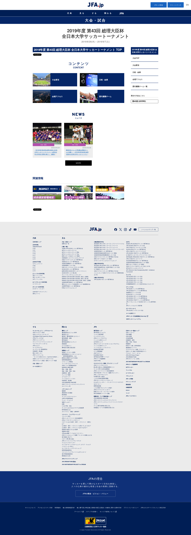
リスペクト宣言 (66, 416)
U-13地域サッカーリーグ (101, 269)
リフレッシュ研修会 (67, 361)
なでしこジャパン (37, 263)
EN (187, 5)
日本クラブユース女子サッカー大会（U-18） (138, 266)
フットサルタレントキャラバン (102, 347)
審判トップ (65, 330)
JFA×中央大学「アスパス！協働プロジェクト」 (107, 373)
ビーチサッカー (37, 284)
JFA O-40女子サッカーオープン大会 (136, 247)
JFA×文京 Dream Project (132, 355)
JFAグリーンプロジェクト (101, 365)
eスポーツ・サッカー (38, 289)
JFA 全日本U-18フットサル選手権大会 (136, 296)
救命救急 (64, 394)
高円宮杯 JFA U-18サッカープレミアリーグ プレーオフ (109, 249)
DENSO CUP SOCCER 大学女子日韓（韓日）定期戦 (76, 280)
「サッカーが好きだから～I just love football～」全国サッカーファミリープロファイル (46, 358)
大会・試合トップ (67, 242)
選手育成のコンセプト (100, 332)
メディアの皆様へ (92, 511)
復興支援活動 (97, 386)
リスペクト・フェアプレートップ (71, 414)
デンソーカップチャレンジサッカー (71, 275)
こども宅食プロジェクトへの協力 (103, 388)
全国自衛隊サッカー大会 (68, 265)
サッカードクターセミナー (69, 396)
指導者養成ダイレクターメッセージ (71, 354)
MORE (78, 163)
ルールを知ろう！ (131, 313)
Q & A (127, 390)
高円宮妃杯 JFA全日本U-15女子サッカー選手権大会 (140, 257)
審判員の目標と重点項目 (68, 347)
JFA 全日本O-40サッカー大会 (134, 276)
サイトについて (30, 507)
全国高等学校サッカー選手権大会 (103, 251)
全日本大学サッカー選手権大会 (70, 269)
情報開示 (128, 344)
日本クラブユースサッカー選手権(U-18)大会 (106, 257)
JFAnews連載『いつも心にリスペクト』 (73, 433)
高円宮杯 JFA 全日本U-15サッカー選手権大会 (106, 265)
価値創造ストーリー (131, 347)
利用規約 (58, 507)
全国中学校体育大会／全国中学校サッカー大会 (107, 267)
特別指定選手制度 (98, 349)
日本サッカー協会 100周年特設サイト (136, 351)
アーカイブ (78, 511)
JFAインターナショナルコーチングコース (73, 384)
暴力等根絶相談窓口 (67, 454)
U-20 (34, 265)
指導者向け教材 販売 (67, 367)
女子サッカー (129, 367)
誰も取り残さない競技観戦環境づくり (104, 367)
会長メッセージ (130, 332)
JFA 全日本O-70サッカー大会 (134, 282)
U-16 (34, 257)
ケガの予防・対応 (67, 406)
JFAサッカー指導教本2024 (69, 365)
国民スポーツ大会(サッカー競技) (71, 256)
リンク (128, 393)
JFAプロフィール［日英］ (133, 359)
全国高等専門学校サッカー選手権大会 (72, 282)
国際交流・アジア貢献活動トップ (103, 396)
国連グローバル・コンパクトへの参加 (104, 391)
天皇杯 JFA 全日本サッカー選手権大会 (72, 248)
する (94, 13)
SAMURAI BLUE (37, 246)
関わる (108, 13)
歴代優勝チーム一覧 (140, 86)
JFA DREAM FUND (131, 357)
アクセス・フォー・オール (133, 353)
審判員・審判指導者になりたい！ (71, 336)
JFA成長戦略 (129, 338)
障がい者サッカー (37, 353)
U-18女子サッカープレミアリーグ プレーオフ (138, 255)
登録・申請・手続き (131, 342)
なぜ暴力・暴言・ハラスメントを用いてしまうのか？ (76, 426)
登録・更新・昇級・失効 (68, 371)
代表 (70, 13)
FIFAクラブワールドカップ (69, 288)
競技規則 (64, 344)
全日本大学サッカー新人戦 (69, 273)
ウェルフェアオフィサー (68, 442)
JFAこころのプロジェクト (101, 374)
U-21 (34, 250)
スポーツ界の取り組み (68, 439)
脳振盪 (64, 391)
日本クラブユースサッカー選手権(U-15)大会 (106, 271)
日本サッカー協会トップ (132, 330)
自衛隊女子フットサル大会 (133, 292)
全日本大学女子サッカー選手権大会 (136, 249)
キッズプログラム (37, 347)
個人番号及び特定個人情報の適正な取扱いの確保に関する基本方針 (99, 507)
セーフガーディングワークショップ (71, 448)
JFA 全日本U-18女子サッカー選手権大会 (137, 253)
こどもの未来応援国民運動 (101, 378)
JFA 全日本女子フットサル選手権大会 (136, 290)
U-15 (34, 259)
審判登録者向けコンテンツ (69, 342)
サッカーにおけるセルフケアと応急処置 (73, 408)
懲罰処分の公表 (66, 456)
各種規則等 (129, 387)
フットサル (129, 370)
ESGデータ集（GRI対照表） (134, 345)
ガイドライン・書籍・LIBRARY (70, 411)
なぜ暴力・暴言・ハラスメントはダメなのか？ (74, 427)
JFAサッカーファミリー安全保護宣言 (104, 371)
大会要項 (136, 65)
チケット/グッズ (175, 5)
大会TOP (136, 58)
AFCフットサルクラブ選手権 (134, 305)
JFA (95, 327)
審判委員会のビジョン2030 (69, 332)
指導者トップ (65, 350)
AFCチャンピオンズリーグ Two (70, 254)
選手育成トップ (98, 330)
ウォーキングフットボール (40, 343)
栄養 (63, 404)
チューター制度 (66, 375)
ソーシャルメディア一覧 (148, 229)
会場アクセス (137, 79)
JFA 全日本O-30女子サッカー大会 (135, 245)
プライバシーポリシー (131, 507)
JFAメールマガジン (131, 396)
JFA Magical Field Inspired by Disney (43, 336)
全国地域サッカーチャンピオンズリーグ (73, 258)
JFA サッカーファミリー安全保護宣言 (72, 418)
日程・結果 (137, 72)
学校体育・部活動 (37, 351)
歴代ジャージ (36, 293)
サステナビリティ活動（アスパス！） (136, 349)
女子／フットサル (37, 279)
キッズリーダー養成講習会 (40, 349)
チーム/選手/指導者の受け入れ (102, 406)
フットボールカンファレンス (70, 363)
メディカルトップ (67, 389)
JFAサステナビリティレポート (102, 389)
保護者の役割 (65, 431)
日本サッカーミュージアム (133, 319)
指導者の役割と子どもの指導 (70, 429)
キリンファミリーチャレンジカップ (42, 342)
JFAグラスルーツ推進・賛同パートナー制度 (45, 360)
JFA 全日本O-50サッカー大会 (134, 278)
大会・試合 (95, 20)
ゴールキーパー (66, 377)
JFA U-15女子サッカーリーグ (134, 259)
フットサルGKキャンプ (100, 345)
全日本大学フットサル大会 (133, 294)
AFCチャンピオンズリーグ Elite (70, 252)
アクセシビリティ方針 (45, 507)
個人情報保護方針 (69, 507)
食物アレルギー (66, 402)
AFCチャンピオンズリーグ (69, 250)
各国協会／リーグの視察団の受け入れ (104, 407)
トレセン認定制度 (98, 334)
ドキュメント (129, 376)
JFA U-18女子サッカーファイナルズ (136, 251)
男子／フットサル (37, 275)
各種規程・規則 (130, 340)
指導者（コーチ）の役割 (68, 352)
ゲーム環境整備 (98, 351)
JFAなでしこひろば (38, 338)
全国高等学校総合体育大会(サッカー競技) (105, 253)
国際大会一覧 (65, 243)
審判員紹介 (65, 340)
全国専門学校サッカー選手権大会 (71, 286)
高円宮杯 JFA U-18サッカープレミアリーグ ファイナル (109, 243)
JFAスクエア (36, 345)
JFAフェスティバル (38, 355)
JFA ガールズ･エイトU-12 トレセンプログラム (106, 344)
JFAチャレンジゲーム (39, 340)
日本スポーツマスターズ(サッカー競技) (72, 267)
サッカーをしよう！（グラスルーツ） (43, 330)
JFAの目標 (129, 336)
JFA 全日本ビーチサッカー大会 (134, 310)
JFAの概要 (129, 334)
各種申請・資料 (66, 373)
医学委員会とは (66, 409)
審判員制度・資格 (67, 338)
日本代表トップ (37, 242)
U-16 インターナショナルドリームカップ (105, 260)
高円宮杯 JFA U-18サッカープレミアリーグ (106, 245)
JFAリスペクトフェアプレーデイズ (71, 441)
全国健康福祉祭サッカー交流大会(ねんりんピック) (140, 284)
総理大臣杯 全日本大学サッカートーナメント (74, 271)
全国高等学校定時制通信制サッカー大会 (105, 255)
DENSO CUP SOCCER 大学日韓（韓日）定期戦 (75, 276)
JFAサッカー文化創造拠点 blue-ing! (136, 316)
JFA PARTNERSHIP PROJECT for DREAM (74, 464)
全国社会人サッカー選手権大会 (70, 261)
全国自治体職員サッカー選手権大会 (71, 263)
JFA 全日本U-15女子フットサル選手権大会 (138, 300)
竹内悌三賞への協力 (99, 376)
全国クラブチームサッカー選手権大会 (72, 260)
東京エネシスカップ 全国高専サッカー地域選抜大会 (76, 284)
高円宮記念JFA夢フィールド (101, 357)
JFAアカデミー (98, 353)
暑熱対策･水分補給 (67, 393)
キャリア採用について (107, 511)
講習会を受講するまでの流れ (70, 358)
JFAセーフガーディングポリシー (71, 420)
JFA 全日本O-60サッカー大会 (134, 280)
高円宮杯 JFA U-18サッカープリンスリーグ (106, 247)
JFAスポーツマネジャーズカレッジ (103, 380)
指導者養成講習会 (67, 360)
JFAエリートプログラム (100, 338)
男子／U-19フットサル (39, 277)
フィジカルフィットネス (68, 378)
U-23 (34, 248)
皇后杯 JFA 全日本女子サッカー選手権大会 (138, 243)
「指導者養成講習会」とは (69, 356)
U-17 (34, 255)
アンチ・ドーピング (67, 400)
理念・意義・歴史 (67, 369)
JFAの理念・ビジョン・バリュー (95, 493)
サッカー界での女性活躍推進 (102, 369)
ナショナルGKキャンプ (100, 340)
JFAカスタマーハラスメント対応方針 (153, 507)
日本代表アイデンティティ (40, 291)
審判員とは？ (65, 334)
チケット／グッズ (131, 381)
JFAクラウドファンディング (69, 458)
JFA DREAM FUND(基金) (69, 461)
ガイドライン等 (66, 386)
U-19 (34, 252)
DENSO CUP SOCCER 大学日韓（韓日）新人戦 (75, 278)
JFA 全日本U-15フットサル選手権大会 (136, 298)
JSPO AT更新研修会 (67, 398)
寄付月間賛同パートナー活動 (102, 393)
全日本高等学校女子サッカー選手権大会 (137, 260)
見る (82, 13)
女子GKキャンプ (98, 342)
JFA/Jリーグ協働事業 (99, 359)
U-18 (34, 253)
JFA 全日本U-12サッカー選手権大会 (104, 279)
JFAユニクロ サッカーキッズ (41, 334)
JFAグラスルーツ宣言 (39, 332)
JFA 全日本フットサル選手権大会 (135, 289)
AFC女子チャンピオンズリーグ (134, 268)
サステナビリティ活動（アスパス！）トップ (106, 363)
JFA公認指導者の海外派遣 (69, 382)
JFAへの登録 (158, 5)
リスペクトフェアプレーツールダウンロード (74, 452)
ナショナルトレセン (99, 336)
